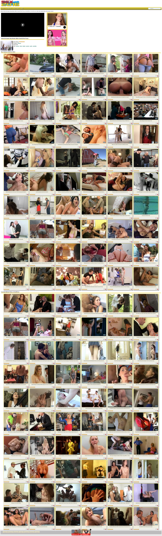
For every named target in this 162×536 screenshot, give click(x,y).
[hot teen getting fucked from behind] (42, 172)
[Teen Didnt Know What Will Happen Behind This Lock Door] (146, 294)
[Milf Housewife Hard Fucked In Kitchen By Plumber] (42, 196)
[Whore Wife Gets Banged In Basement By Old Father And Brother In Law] (94, 196)
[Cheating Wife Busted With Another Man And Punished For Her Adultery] (120, 507)
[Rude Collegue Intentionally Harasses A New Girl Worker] (16, 243)
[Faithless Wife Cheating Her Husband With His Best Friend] (120, 196)
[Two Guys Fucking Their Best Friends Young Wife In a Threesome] (120, 436)
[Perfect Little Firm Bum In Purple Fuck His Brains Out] (68, 101)
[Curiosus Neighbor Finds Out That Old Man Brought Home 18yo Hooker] (68, 294)
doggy (21, 46)
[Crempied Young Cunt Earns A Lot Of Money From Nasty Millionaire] (42, 101)
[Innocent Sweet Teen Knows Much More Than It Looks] (94, 436)
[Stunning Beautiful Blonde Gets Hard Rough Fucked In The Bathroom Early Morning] (42, 341)
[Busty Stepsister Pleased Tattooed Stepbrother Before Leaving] (16, 196)
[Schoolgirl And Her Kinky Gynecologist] (146, 507)
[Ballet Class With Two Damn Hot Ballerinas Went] (120, 125)
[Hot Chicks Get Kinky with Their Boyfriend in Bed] (120, 220)
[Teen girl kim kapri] (146, 125)
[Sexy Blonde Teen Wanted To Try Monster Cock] (94, 507)
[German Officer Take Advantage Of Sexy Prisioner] (94, 101)
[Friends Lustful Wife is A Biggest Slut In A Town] (16, 77)
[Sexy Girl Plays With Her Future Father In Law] (42, 294)
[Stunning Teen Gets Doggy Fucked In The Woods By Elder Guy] (120, 294)
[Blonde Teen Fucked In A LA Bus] (68, 460)
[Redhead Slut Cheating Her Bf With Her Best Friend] (94, 412)
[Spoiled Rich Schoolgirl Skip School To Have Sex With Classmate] (68, 243)
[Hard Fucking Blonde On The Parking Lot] (68, 507)
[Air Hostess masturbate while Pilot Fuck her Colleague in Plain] (94, 317)
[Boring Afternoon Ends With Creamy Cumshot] (42, 483)
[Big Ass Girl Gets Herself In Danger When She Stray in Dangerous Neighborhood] (42, 220)
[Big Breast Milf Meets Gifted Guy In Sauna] (16, 101)
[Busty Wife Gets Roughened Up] (146, 220)
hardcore (17, 46)
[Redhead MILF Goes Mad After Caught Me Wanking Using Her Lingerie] (42, 317)
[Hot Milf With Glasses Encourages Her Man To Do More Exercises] (16, 267)
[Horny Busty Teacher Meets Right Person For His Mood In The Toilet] (94, 77)
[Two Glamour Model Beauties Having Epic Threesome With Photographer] (42, 436)
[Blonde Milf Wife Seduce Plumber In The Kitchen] (68, 317)
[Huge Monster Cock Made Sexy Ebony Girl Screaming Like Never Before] (146, 267)
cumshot (27, 46)
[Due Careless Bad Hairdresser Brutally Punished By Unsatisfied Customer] (146, 365)
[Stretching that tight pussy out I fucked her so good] (120, 77)
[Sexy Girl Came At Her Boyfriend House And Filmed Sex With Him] (94, 341)
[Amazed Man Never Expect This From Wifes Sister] (146, 341)
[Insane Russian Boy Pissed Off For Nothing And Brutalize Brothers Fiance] (94, 294)
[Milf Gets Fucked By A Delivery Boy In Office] (16, 460)
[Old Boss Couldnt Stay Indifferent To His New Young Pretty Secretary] (68, 172)
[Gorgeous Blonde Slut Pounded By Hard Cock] (120, 172)
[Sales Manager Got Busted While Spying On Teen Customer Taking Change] (42, 365)
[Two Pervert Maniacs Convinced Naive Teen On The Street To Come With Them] (146, 243)
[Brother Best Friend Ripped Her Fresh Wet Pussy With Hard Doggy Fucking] (16, 54)
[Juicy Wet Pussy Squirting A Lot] (94, 125)
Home (3, 8)
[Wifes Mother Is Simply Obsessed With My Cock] (16, 412)
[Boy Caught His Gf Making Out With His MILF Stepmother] (120, 483)
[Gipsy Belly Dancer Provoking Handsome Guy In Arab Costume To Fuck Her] (146, 412)
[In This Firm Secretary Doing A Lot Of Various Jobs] (42, 412)
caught (31, 46)
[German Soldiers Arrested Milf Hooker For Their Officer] (68, 436)
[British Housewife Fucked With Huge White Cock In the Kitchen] (94, 54)
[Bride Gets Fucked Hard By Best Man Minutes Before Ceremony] (120, 412)
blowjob (24, 46)
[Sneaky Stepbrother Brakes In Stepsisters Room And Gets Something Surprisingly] (42, 243)
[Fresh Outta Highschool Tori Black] (120, 341)
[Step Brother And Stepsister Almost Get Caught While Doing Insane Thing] (146, 483)
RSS (22, 8)
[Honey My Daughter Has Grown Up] (94, 220)
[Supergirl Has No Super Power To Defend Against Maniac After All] (68, 412)
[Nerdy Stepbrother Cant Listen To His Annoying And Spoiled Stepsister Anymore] (16, 172)
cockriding (34, 46)
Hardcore (19, 43)
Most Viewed (16, 8)
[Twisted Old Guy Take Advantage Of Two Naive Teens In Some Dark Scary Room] (68, 341)
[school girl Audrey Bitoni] (68, 54)
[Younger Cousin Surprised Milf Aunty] (16, 294)
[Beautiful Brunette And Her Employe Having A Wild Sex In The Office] (120, 101)
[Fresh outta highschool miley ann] (42, 77)
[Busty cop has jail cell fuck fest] (42, 507)
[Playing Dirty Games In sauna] (16, 436)
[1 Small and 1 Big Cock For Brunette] (120, 365)
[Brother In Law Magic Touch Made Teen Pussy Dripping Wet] (68, 220)
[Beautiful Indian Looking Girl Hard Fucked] (68, 196)
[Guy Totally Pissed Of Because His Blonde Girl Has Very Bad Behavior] (42, 125)
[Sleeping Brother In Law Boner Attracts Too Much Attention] (94, 243)
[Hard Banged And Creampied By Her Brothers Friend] (146, 460)
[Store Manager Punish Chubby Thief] (146, 101)
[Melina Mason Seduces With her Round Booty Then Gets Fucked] (120, 243)
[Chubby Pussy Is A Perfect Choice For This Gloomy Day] (146, 317)
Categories (9, 8)
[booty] (146, 54)
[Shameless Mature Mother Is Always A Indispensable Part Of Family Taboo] (120, 317)
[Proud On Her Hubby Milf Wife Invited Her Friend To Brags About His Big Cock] (120, 267)
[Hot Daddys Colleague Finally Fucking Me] (16, 220)
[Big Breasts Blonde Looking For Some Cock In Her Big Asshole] (42, 460)
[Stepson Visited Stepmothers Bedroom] (94, 365)
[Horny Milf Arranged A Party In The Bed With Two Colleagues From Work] (146, 77)
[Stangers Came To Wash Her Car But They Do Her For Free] (120, 54)
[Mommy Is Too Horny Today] (16, 483)
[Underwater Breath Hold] (146, 196)
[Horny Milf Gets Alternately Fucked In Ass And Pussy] (94, 267)
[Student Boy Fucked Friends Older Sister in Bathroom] (68, 483)
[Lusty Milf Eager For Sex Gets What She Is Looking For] (146, 172)
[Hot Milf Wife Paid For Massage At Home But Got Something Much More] (16, 341)
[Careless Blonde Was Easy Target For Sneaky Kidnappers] (42, 54)
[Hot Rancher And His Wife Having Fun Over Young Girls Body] (68, 267)
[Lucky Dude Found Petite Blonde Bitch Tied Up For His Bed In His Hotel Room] (68, 125)
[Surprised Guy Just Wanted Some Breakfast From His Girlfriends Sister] (16, 365)
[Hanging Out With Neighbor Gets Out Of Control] (68, 77)
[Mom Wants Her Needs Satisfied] (16, 125)
